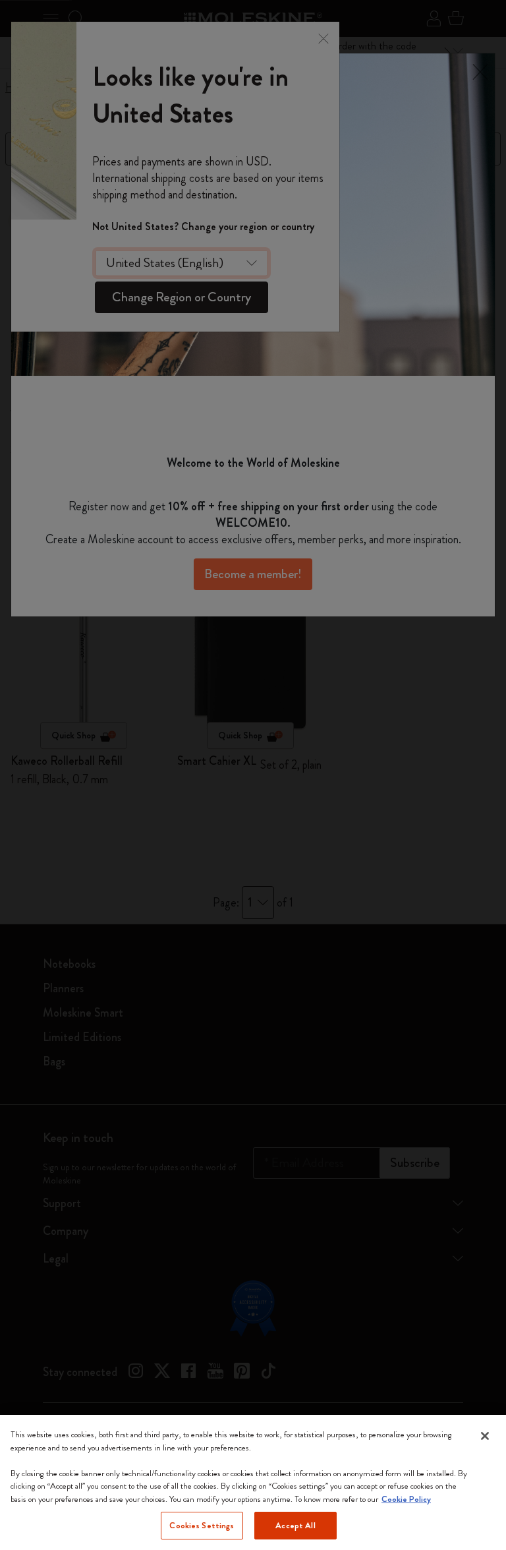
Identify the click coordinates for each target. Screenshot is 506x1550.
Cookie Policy (406, 1499)
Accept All (295, 1525)
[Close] (484, 1435)
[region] (253, 1482)
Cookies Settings (201, 1525)
